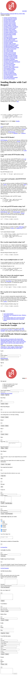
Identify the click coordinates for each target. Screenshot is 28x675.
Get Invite (3, 556)
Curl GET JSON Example (9, 20)
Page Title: (3, 441)
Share (6, 448)
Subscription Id (4, 642)
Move (6, 434)
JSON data (21, 226)
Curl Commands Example (9, 69)
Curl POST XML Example (9, 43)
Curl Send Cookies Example (9, 30)
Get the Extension (5, 568)
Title (2, 578)
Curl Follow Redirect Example (10, 56)
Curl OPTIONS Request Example (11, 47)
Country (2, 652)
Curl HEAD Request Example (10, 46)
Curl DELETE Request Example (10, 44)
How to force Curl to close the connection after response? (12, 341)
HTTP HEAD (4, 211)
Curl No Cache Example (9, 78)
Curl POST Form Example (9, 22)
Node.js (11, 329)
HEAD (22, 213)
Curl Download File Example (10, 18)
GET (8, 213)
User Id (2, 640)
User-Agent (8, 281)
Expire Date (3, 645)
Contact (2, 15)
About (2, 346)
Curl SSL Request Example (9, 54)
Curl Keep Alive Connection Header (11, 61)
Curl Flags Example (7, 37)
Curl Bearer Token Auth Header (10, 26)
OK (2, 486)
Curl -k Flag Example (8, 76)
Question (3, 584)
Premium (21, 346)
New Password (4, 512)
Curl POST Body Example (9, 24)
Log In (6, 359)
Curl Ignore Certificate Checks (10, 31)
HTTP (2, 13)
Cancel (2, 359)
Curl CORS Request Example (10, 38)
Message (3, 501)
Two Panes (4, 524)
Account (7, 15)
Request (4, 525)
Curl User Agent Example (9, 64)
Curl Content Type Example (9, 48)
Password (3, 357)
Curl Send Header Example (9, 34)
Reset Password (4, 358)
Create (6, 611)
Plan (2, 630)
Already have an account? (6, 393)
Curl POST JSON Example (9, 33)
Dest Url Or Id (4, 609)
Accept (12, 228)
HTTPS (24, 129)
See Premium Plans (4, 547)
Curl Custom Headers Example (10, 77)
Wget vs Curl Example (8, 70)
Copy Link (3, 475)
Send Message (8, 503)
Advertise (17, 346)
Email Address (4, 355)
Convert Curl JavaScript (8, 72)
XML (23, 13)
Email (2, 627)
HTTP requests (11, 132)
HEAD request (16, 211)
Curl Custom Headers (8, 313)
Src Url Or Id (4, 608)
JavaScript (12, 13)
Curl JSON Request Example (10, 74)
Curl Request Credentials (9, 59)
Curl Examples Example (9, 68)
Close (7, 633)
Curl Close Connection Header (10, 57)
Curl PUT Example (7, 35)
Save (6, 403)
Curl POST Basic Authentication (10, 67)
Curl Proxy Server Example (9, 52)
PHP (16, 13)
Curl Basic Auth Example (9, 29)
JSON (20, 13)
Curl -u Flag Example (8, 51)
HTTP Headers (4, 140)
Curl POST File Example (9, 21)
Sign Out (3, 633)
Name (2, 494)
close (2, 344)
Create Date (3, 643)
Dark (3, 521)
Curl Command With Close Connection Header (14, 317)
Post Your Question (5, 587)
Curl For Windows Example (9, 25)
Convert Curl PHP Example (9, 73)
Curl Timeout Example (8, 63)
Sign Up (7, 394)
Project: (2, 661)
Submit (2, 600)
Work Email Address (5, 390)
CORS (25, 150)
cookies (5, 301)
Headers (4, 527)
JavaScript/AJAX (5, 329)
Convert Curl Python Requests (10, 55)
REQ (24, 11)
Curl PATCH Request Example (10, 60)
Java (18, 13)
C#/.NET (3, 331)
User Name (3, 649)
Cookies (12, 346)
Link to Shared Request (6, 585)
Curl (5, 13)
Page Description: (5, 446)
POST (5, 184)
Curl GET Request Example (9, 28)
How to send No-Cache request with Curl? (14, 342)
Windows (23, 133)
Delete (6, 417)
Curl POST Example (8, 42)
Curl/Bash (15, 329)
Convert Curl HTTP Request (10, 17)
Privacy (5, 346)
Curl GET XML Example (9, 39)
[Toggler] (1, 12)
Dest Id (2, 618)
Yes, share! (7, 464)
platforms (15, 133)
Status (2, 646)
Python (7, 13)
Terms (8, 346)
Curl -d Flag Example (8, 50)
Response (4, 529)
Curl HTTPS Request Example (10, 41)
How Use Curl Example (8, 65)
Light (3, 522)
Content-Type (19, 228)
